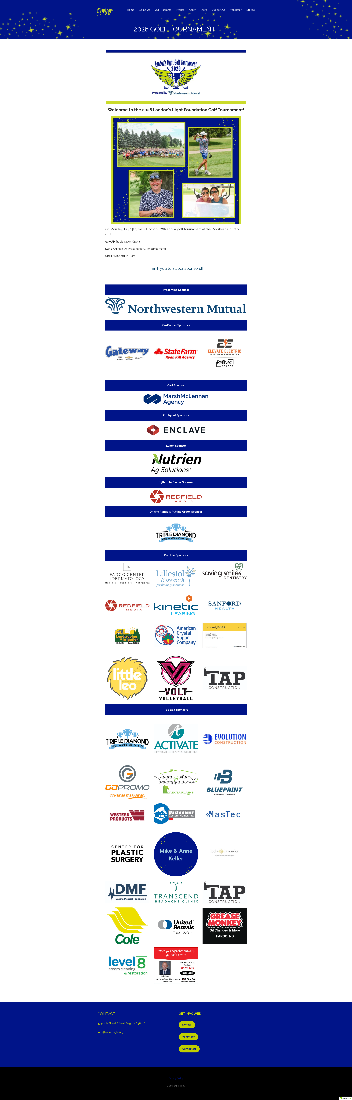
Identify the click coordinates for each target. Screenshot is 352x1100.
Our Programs (163, 9)
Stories (251, 9)
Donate (187, 1024)
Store (204, 9)
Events (180, 9)
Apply (192, 9)
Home (130, 9)
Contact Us (189, 1048)
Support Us (218, 9)
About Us (144, 9)
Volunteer (236, 9)
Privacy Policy (176, 1078)
